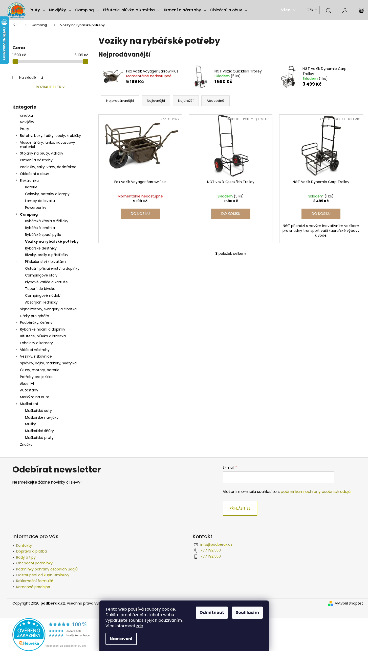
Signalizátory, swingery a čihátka (48, 309)
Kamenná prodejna (33, 586)
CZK (310, 9)
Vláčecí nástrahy (35, 349)
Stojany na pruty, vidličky (41, 153)
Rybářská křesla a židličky (46, 220)
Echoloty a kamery (36, 342)
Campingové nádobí (43, 295)
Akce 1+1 (27, 383)
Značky (26, 444)
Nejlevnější (156, 100)
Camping (29, 214)
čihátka (26, 115)
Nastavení (121, 639)
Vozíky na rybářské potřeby (52, 241)
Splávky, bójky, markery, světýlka (48, 363)
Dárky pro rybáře (34, 315)
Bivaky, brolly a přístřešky (46, 254)
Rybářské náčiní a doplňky (42, 329)
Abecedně (215, 100)
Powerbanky (35, 207)
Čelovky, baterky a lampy (47, 193)
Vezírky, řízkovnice (36, 356)
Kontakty (24, 545)
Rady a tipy (26, 557)
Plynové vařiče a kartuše (46, 282)
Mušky (30, 424)
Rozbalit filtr (48, 86)
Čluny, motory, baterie (39, 369)
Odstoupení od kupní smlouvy (42, 575)
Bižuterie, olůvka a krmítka (43, 336)
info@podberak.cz (216, 544)
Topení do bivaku (40, 288)
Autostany (29, 390)
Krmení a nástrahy (36, 160)
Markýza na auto (34, 396)
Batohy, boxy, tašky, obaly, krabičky (50, 135)
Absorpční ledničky (41, 302)
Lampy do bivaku (40, 200)
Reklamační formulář (34, 580)
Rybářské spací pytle (43, 234)
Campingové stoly (41, 275)
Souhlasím (247, 612)
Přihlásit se (240, 508)
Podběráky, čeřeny (36, 322)
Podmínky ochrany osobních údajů (47, 569)
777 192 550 (210, 550)
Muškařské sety (38, 410)
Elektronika (29, 180)
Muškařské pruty (39, 437)
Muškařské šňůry (39, 430)
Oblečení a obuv (34, 173)
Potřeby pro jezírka (36, 376)
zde (139, 626)
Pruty (24, 128)
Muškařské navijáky (41, 417)
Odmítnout (212, 612)
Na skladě (31, 77)
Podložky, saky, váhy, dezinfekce (48, 166)
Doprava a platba (31, 551)
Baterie (31, 187)
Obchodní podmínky (34, 563)
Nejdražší (185, 100)
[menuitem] (37, 10)
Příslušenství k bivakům (45, 261)
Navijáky (27, 121)
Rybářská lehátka (40, 227)
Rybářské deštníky (41, 248)
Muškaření (29, 403)
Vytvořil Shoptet (349, 603)
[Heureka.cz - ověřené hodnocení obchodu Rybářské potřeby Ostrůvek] (55, 634)
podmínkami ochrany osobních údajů (316, 491)
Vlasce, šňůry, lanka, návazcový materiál (47, 144)
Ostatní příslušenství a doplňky (52, 268)
